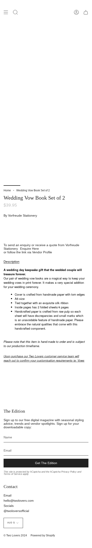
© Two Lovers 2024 (15, 535)
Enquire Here (29, 248)
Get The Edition (46, 463)
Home (7, 190)
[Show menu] (5, 12)
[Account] (76, 12)
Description (11, 261)
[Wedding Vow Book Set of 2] (12, 175)
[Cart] (85, 12)
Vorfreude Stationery (22, 215)
